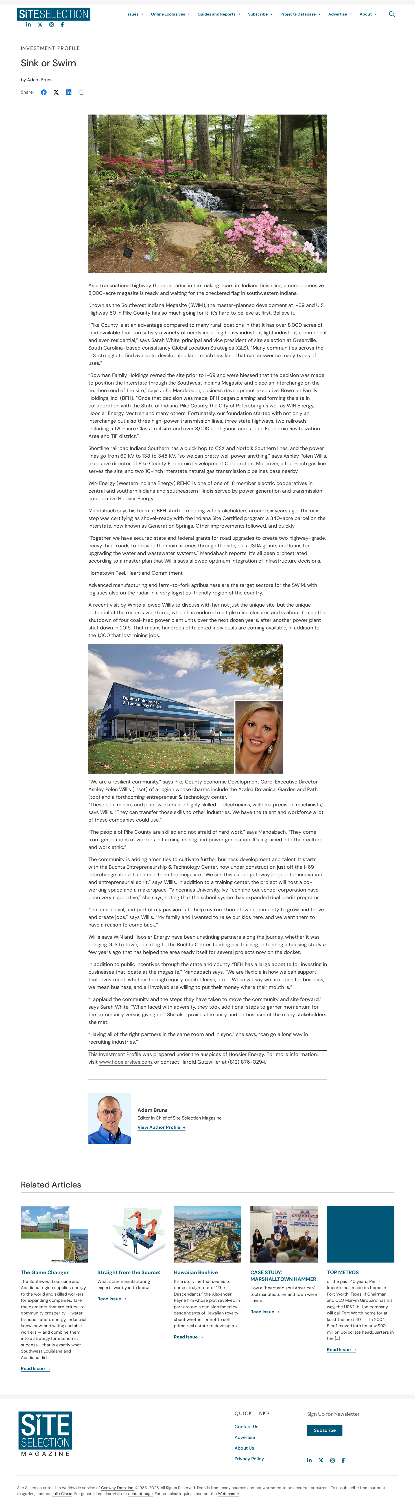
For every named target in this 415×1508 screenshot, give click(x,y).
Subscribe (258, 14)
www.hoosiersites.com (125, 1062)
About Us (244, 1448)
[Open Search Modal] (392, 14)
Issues (132, 14)
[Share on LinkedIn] (68, 92)
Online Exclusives (168, 14)
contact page (140, 1493)
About (366, 14)
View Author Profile (159, 1127)
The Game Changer (45, 1272)
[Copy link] (81, 92)
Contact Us (246, 1427)
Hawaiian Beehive (196, 1272)
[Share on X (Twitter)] (56, 92)
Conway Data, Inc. (117, 1487)
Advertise (337, 14)
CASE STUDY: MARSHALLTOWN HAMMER (283, 1275)
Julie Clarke (62, 1493)
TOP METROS (343, 1272)
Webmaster (228, 1493)
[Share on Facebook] (43, 92)
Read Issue (33, 1368)
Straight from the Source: (128, 1272)
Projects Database (298, 14)
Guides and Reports (216, 14)
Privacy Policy (249, 1459)
